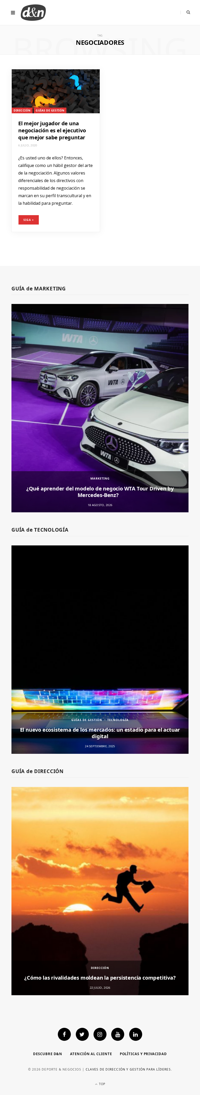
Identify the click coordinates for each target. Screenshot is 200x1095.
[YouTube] (117, 1034)
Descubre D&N (47, 1054)
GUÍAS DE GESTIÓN (50, 110)
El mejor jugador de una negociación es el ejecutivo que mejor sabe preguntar (52, 130)
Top (101, 1084)
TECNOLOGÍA (118, 720)
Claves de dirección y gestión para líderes (128, 1069)
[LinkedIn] (135, 1034)
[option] (100, 408)
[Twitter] (82, 1034)
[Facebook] (64, 1034)
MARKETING (100, 478)
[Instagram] (100, 1034)
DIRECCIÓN (22, 110)
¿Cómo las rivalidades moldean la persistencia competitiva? (100, 977)
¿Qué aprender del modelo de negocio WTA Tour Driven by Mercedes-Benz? (100, 492)
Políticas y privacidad (143, 1054)
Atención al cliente (91, 1054)
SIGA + (28, 220)
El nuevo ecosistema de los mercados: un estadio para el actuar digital (100, 733)
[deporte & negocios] (33, 12)
